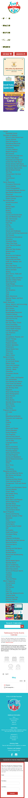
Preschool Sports (11, 544)
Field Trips (9, 223)
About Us (14, 722)
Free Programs (10, 434)
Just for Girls (10, 440)
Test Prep (9, 172)
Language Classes (12, 442)
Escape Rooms (10, 221)
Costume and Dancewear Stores (16, 487)
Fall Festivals (10, 587)
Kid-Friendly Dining (12, 493)
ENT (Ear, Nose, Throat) (13, 322)
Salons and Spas (11, 270)
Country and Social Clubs (14, 215)
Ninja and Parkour (11, 542)
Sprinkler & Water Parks (13, 280)
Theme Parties (10, 406)
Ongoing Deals (10, 595)
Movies (8, 253)
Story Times (9, 465)
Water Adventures (11, 296)
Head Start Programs (12, 145)
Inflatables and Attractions (14, 386)
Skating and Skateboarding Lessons (14, 555)
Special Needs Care (12, 349)
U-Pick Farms (10, 601)
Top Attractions (10, 290)
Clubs (7, 420)
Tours (7, 292)
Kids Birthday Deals (12, 388)
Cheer (8, 520)
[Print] (10, 667)
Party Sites (9, 398)
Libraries (8, 247)
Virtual (8, 467)
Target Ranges (10, 284)
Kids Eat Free (10, 495)
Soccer (8, 558)
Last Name (3, 786)
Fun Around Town (8, 200)
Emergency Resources (13, 184)
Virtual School (10, 178)
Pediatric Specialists (12, 345)
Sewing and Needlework (13, 457)
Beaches (8, 208)
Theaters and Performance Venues (14, 287)
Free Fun (8, 227)
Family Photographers (13, 188)
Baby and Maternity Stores (14, 473)
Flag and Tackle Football (13, 526)
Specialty (8, 461)
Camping (8, 213)
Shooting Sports (11, 552)
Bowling (8, 211)
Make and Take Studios (13, 249)
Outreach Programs (12, 449)
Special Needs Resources (14, 196)
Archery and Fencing (12, 514)
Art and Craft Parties (12, 361)
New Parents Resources (13, 192)
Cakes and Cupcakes (12, 365)
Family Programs (11, 432)
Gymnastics (9, 530)
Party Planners (10, 396)
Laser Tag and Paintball (13, 245)
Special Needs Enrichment (14, 459)
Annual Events (10, 583)
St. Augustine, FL (14, 736)
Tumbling (8, 573)
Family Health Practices (13, 329)
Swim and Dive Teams (13, 567)
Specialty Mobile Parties (13, 402)
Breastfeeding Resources (14, 312)
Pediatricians (10, 347)
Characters (9, 371)
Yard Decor (9, 408)
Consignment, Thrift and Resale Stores (16, 484)
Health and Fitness (12, 532)
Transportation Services (13, 174)
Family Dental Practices (13, 327)
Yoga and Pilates (11, 579)
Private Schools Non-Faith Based (16, 166)
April (6, 674)
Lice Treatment (10, 333)
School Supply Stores (12, 501)
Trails (7, 294)
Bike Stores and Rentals (13, 475)
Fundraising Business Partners (15, 190)
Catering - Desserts (12, 367)
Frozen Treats (10, 491)
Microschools (10, 154)
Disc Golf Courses (11, 219)
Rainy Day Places (11, 265)
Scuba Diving (10, 550)
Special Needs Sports (13, 560)
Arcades (8, 204)
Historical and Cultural (13, 436)
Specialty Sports (11, 563)
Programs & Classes (9, 410)
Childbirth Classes (11, 314)
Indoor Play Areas (11, 243)
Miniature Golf (10, 251)
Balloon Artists (10, 363)
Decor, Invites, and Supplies (15, 377)
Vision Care (9, 353)
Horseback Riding (11, 534)
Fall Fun (8, 589)
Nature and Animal (12, 447)
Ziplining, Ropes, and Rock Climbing (14, 299)
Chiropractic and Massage (14, 316)
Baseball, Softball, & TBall (14, 516)
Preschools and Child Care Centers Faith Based (14, 157)
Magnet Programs (11, 151)
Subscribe (12, 793)
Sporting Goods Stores (13, 506)
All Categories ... (10, 687)
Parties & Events (8, 357)
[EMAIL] (18, 667)
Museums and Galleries (13, 255)
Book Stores (10, 477)
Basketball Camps (11, 133)
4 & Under (9, 412)
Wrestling (9, 577)
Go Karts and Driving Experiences (16, 233)
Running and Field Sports (14, 548)
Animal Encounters (12, 202)
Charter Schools (11, 139)
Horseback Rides (11, 241)
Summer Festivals (11, 599)
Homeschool (10, 147)
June (21, 681)
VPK (7, 180)
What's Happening (9, 581)
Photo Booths (10, 400)
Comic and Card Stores (13, 481)
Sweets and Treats (12, 508)
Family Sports (10, 524)
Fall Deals (9, 585)
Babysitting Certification (13, 416)
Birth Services (10, 310)
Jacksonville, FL (14, 734)
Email (2, 775)
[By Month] (7, 659)
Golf (7, 528)
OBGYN (8, 335)
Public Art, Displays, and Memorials (13, 262)
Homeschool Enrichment (13, 438)
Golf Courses (10, 235)
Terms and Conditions (14, 719)
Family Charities (11, 186)
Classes (8, 685)
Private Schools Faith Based (15, 164)
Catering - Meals (11, 369)
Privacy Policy (14, 720)
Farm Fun (9, 591)
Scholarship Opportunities (14, 168)
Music (7, 444)
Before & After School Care (14, 137)
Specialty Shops (11, 504)
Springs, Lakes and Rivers (14, 278)
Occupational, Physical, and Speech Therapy (14, 338)
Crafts (8, 424)
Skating (8, 272)
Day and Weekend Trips (13, 217)
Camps (5, 131)
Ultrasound (9, 351)
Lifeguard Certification (13, 538)
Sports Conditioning (12, 565)
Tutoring (8, 176)
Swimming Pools (11, 282)
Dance (8, 426)
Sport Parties (10, 404)
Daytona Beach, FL (14, 738)
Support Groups (11, 198)
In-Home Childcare (12, 149)
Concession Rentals (12, 373)
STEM (8, 463)
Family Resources (9, 182)
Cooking (8, 422)
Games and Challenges (13, 231)
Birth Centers (10, 308)
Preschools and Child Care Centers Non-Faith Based (14, 161)
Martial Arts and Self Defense (15, 540)
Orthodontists (10, 341)
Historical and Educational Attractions (14, 238)
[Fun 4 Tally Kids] (14, 7)
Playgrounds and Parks (13, 259)
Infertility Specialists (12, 331)
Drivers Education (11, 430)
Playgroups (9, 194)
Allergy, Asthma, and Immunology (16, 304)
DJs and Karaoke (11, 379)
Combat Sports (10, 522)
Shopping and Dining (9, 471)
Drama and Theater (12, 428)
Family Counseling (11, 324)
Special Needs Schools (13, 170)
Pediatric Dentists (11, 343)
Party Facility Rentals (12, 392)
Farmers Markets (11, 489)
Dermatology (10, 320)
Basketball (9, 518)
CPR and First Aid (11, 318)
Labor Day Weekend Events (15, 593)
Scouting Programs (12, 455)
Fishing (8, 225)
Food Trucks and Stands (13, 383)
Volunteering (10, 469)
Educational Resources (13, 143)
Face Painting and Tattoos (14, 381)
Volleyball (9, 575)
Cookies (8, 375)
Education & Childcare (10, 135)
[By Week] (14, 659)
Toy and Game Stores (13, 510)
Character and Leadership (14, 418)
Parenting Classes (11, 451)
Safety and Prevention (13, 453)
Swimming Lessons (12, 569)
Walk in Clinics (10, 355)
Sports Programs (8, 512)
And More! (14, 739)
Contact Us (14, 724)
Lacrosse (9, 536)
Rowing (8, 546)
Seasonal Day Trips (12, 597)
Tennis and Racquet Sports (14, 571)
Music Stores (10, 497)
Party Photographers (12, 394)
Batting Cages (10, 206)
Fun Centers (10, 229)
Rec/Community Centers (13, 267)
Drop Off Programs (12, 141)
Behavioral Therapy (12, 306)
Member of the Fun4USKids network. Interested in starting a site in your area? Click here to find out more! (14, 730)
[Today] (22, 659)
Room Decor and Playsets (14, 499)
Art (7, 414)
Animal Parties (10, 359)
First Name (3, 780)
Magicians (9, 390)
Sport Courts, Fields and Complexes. (13, 275)
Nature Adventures (12, 257)
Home (14, 717)
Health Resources (9, 302)
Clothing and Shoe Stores (14, 479)
